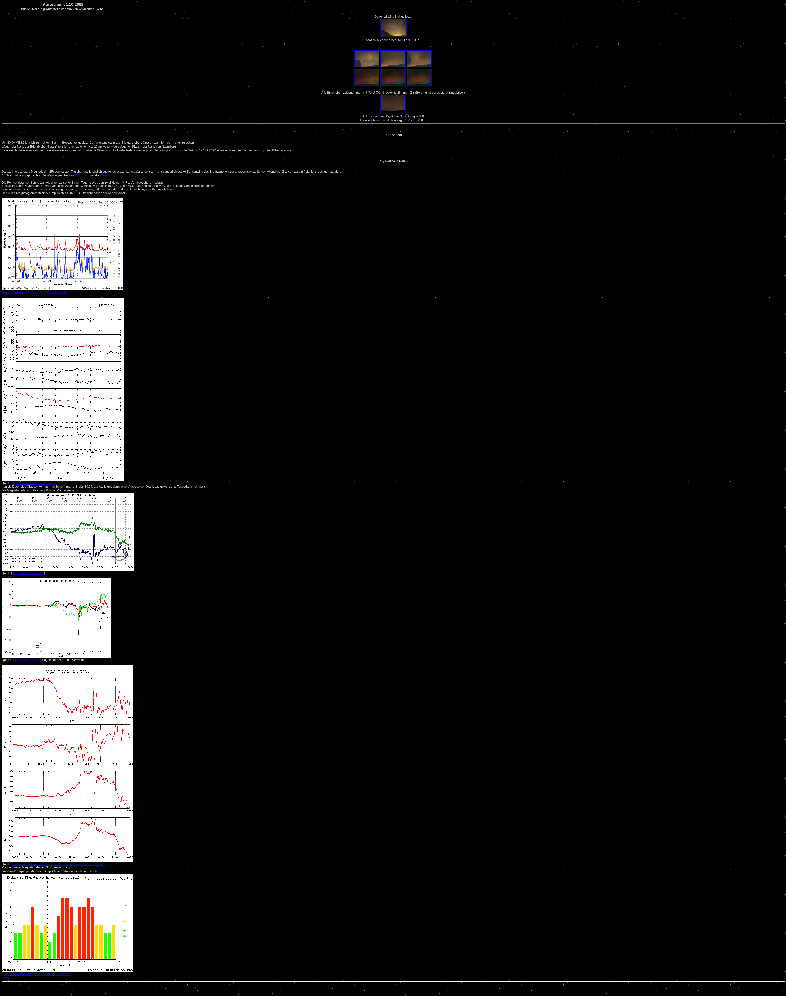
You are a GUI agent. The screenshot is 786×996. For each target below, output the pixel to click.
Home (6, 978)
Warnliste (106, 175)
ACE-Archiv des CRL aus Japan (34, 483)
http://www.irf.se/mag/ (26, 660)
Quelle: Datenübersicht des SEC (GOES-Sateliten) (35, 292)
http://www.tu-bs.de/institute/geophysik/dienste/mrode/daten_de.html (57, 864)
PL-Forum (82, 175)
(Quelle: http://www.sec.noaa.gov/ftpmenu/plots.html (36, 974)
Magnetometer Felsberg (28, 573)
